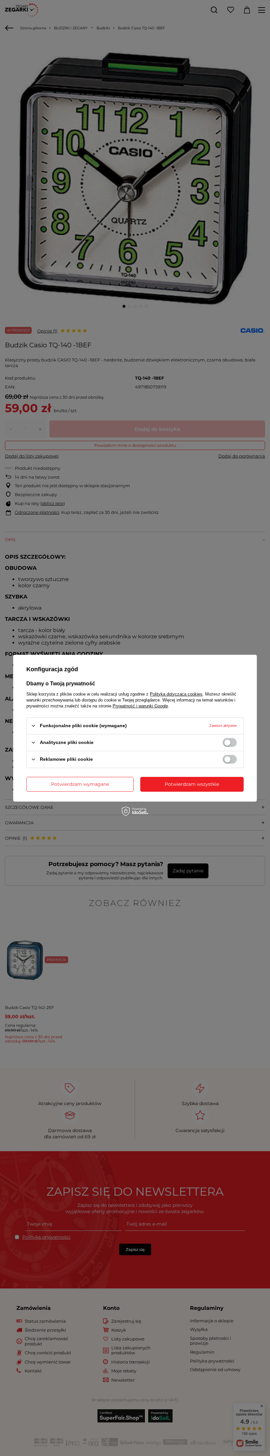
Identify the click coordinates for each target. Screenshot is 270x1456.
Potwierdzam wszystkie (192, 784)
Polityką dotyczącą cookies (176, 693)
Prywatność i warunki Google (140, 705)
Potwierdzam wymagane (80, 784)
